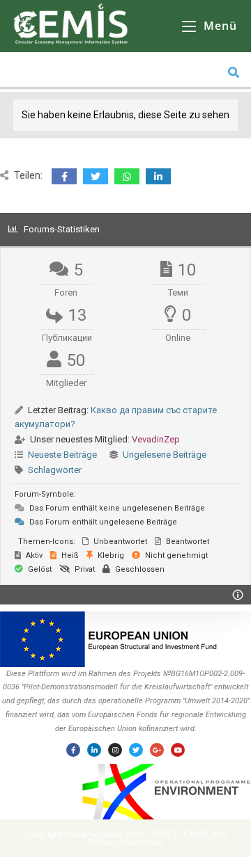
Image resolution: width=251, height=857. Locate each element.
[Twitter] (136, 750)
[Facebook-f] (73, 750)
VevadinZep (156, 439)
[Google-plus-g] (157, 750)
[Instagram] (115, 750)
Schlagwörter (55, 470)
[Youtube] (178, 750)
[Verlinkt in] (94, 750)
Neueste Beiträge (62, 454)
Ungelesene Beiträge (164, 454)
